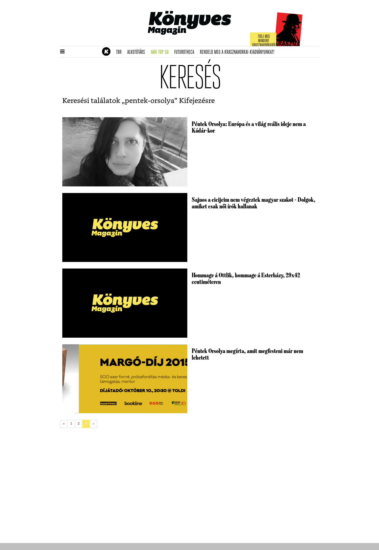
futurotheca (185, 52)
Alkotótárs (137, 52)
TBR (120, 52)
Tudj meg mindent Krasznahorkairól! (264, 41)
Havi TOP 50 (161, 52)
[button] (62, 52)
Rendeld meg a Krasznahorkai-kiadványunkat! (238, 52)
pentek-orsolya (149, 100)
